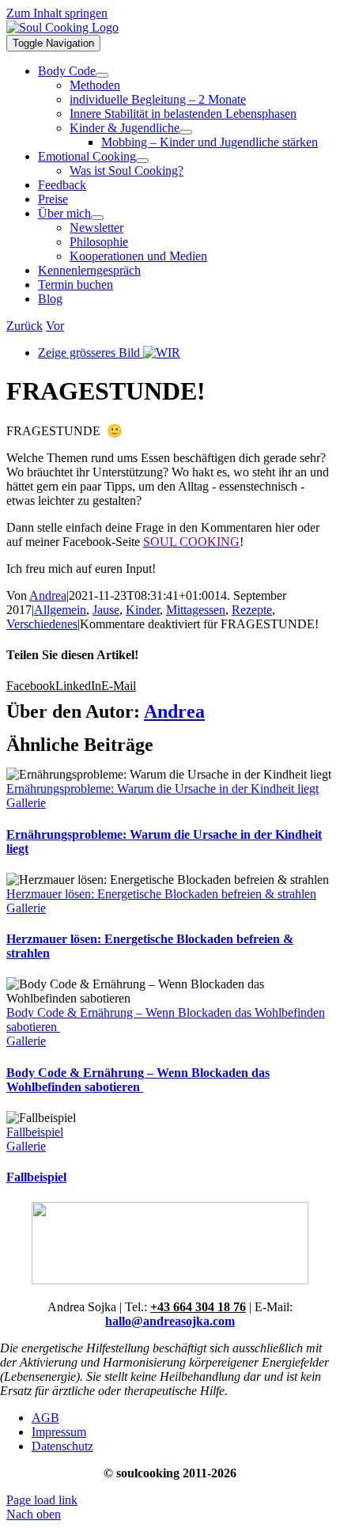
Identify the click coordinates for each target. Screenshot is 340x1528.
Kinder (143, 609)
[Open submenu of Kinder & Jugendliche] (185, 132)
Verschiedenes (41, 624)
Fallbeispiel (34, 1132)
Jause (106, 609)
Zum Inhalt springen (57, 13)
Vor (55, 325)
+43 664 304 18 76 (198, 1307)
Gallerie (26, 802)
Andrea (47, 595)
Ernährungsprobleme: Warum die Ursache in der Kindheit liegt (162, 788)
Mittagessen (195, 609)
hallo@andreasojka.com (170, 1321)
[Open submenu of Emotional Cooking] (142, 160)
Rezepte (252, 609)
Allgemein (60, 609)
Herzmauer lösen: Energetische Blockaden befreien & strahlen (161, 893)
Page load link (41, 1500)
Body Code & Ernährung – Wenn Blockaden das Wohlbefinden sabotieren (138, 1080)
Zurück (24, 325)
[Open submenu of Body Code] (102, 75)
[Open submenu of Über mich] (97, 217)
